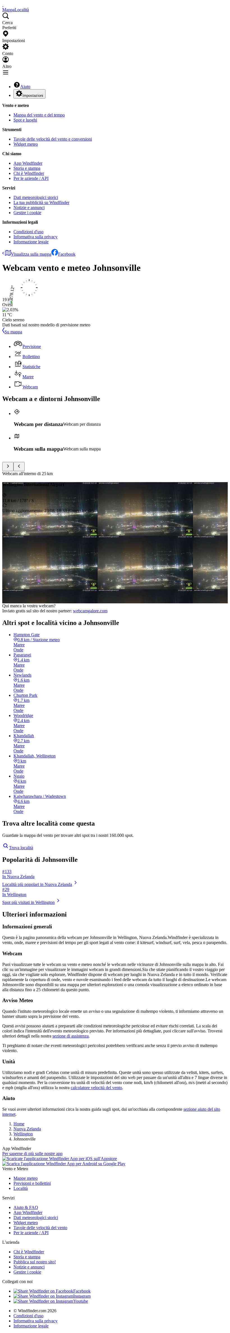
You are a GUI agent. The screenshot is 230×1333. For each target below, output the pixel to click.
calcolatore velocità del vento (96, 1087)
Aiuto (25, 86)
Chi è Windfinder (28, 173)
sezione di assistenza (70, 1036)
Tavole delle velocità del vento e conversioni (52, 139)
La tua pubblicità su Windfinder (41, 202)
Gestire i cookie (27, 212)
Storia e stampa (26, 168)
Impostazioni (32, 95)
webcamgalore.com (90, 610)
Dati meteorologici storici (35, 197)
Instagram (82, 1296)
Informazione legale (31, 241)
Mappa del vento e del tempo (39, 115)
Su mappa (13, 331)
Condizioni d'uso (28, 231)
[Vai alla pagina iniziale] (2, 4)
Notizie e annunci (29, 207)
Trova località (21, 847)
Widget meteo (25, 144)
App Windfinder (27, 163)
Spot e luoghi (25, 120)
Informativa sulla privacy (35, 236)
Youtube (80, 1301)
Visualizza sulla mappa (31, 254)
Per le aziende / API (31, 178)
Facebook (66, 254)
